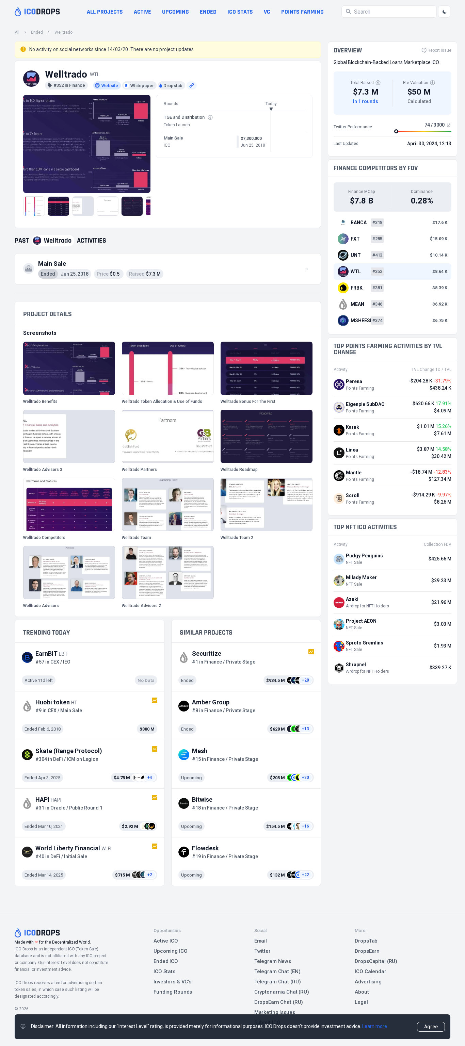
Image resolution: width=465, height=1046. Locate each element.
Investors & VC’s (172, 982)
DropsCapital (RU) (376, 961)
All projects (105, 12)
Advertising (368, 982)
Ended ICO (166, 961)
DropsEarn (367, 951)
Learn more (374, 1026)
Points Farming (302, 12)
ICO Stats (164, 971)
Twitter (262, 951)
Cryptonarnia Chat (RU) (281, 992)
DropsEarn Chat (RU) (278, 1002)
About (362, 992)
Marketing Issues (274, 1012)
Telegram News (272, 961)
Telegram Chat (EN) (277, 971)
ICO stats (240, 12)
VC (267, 12)
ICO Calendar (370, 971)
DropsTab (366, 941)
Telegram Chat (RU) (277, 982)
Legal (361, 1002)
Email (260, 941)
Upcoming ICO (171, 951)
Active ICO (166, 941)
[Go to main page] (37, 11)
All (17, 32)
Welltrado (63, 32)
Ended (208, 12)
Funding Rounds (173, 992)
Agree (431, 1026)
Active (142, 12)
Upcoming (175, 12)
